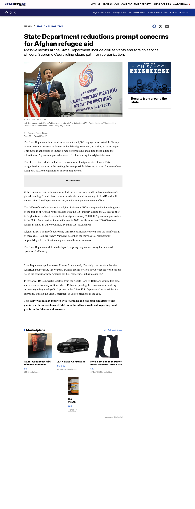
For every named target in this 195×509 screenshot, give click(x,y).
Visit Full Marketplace (113, 330)
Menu (94, 4)
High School (111, 4)
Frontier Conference (179, 12)
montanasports (7, 12)
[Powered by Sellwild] (118, 417)
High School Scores (102, 12)
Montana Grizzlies (137, 12)
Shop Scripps (162, 4)
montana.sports (11, 12)
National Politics (50, 26)
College (126, 4)
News (28, 26)
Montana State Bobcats (157, 12)
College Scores (120, 12)
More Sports (142, 4)
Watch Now (181, 4)
